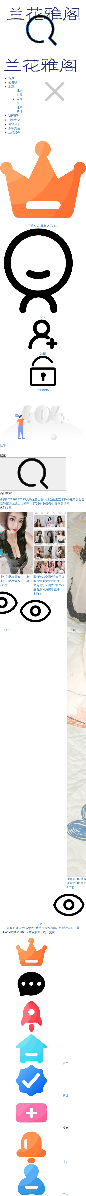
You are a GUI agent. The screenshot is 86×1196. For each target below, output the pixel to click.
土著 (40, 499)
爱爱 (49, 503)
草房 (75, 499)
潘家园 (7, 503)
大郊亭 (24, 503)
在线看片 (62, 928)
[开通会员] (31, 966)
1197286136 (37, 503)
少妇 (3, 499)
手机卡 (43, 928)
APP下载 (33, 928)
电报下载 (74, 928)
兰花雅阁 (34, 932)
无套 (35, 499)
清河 (66, 503)
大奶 (29, 499)
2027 (16, 499)
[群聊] (31, 998)
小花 (70, 499)
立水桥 (62, 499)
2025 (22, 499)
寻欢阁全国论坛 (17, 928)
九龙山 (16, 503)
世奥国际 (57, 503)
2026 (9, 499)
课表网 (51, 928)
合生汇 (53, 499)
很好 (46, 499)
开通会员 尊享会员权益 (43, 226)
